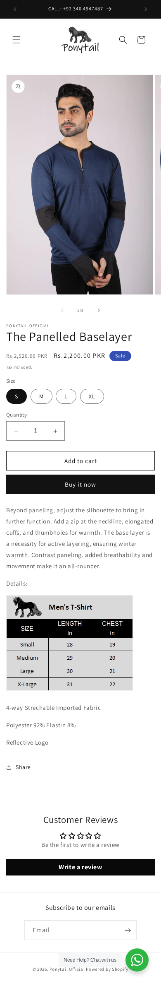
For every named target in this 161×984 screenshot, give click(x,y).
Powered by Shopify (107, 969)
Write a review (80, 867)
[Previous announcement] (15, 9)
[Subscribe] (127, 930)
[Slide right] (99, 310)
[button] (16, 40)
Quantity (16, 414)
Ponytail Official (67, 969)
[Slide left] (62, 310)
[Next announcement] (146, 9)
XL (92, 396)
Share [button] (23, 767)
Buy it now (80, 484)
